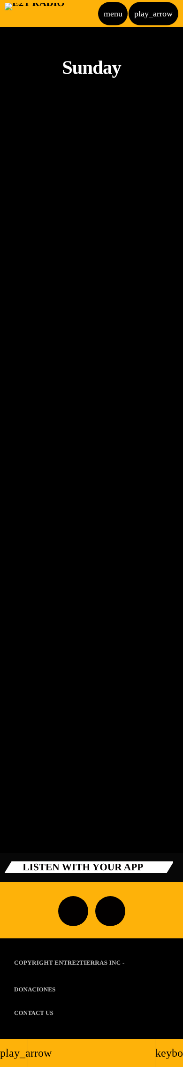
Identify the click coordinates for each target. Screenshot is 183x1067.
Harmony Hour (42, 439)
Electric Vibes (39, 557)
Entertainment (38, 423)
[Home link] (34, 13)
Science (27, 185)
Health (27, 542)
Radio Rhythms (42, 795)
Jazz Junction (38, 320)
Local (25, 304)
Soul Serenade (39, 676)
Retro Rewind (39, 201)
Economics (32, 779)
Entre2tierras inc (87, 962)
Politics (28, 660)
